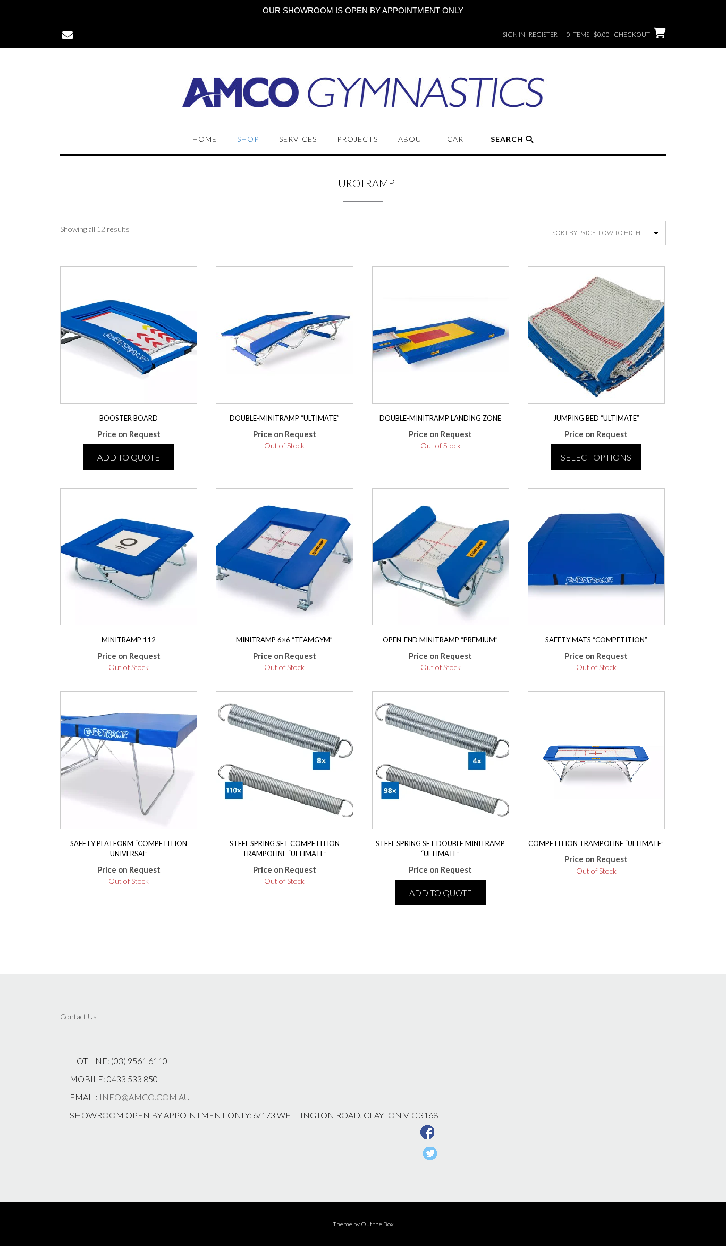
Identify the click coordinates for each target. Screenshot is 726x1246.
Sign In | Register (530, 34)
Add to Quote (128, 457)
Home (204, 139)
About (412, 139)
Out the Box (377, 1224)
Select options (596, 457)
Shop (248, 139)
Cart (458, 139)
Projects (357, 139)
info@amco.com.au (144, 1097)
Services (298, 139)
